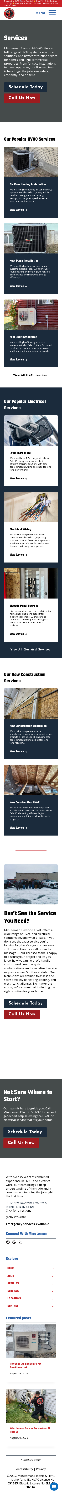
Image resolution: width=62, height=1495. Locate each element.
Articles (13, 1284)
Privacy (41, 1469)
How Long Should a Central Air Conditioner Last (25, 1366)
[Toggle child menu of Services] (53, 1291)
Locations (14, 1299)
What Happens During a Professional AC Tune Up (30, 1430)
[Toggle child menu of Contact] (53, 1306)
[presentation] (31, 1341)
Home (10, 1268)
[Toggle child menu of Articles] (53, 1283)
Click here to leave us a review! (27, 3)
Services (13, 1291)
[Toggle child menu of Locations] (53, 1298)
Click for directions (18, 1210)
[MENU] (52, 12)
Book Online (11, 5)
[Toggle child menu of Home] (53, 1268)
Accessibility (24, 1469)
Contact (12, 1306)
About (11, 1276)
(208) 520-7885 (51, 3)
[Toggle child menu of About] (53, 1276)
